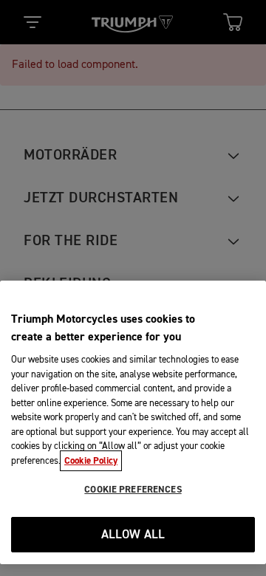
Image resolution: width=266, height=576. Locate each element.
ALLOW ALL (133, 535)
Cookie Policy (90, 461)
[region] (133, 422)
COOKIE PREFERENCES (132, 490)
